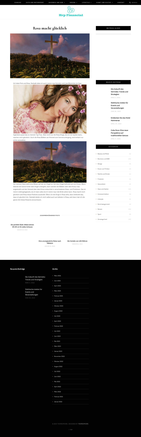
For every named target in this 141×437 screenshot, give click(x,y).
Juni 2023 (57, 336)
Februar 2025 (58, 296)
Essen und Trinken (104, 169)
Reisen (100, 209)
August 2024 (58, 311)
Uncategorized (102, 219)
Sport (99, 214)
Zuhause (17, 2)
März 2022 (57, 392)
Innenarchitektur (103, 194)
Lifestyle (86, 2)
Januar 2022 (58, 402)
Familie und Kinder (104, 174)
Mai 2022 (57, 381)
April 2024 (57, 321)
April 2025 (57, 286)
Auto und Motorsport (35, 2)
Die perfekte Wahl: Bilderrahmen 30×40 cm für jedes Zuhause (22, 226)
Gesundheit (101, 184)
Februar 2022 (58, 396)
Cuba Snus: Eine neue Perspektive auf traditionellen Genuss (119, 133)
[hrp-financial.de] (70, 11)
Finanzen (101, 179)
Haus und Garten (103, 189)
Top (71, 429)
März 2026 (57, 276)
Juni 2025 (57, 281)
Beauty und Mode (103, 154)
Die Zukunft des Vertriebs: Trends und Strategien (119, 92)
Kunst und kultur (103, 2)
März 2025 (57, 291)
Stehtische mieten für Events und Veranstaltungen (119, 105)
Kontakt (121, 2)
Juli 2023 (57, 331)
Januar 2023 (58, 351)
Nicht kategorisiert (104, 204)
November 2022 (59, 356)
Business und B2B (56, 2)
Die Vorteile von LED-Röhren (77, 241)
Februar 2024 (58, 326)
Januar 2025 (58, 301)
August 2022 (58, 366)
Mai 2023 (57, 341)
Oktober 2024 (58, 306)
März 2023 (57, 346)
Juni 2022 (57, 376)
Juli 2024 (57, 316)
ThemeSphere (83, 424)
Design (72, 2)
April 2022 (57, 386)
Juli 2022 (57, 371)
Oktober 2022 (58, 361)
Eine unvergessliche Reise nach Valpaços (50, 242)
